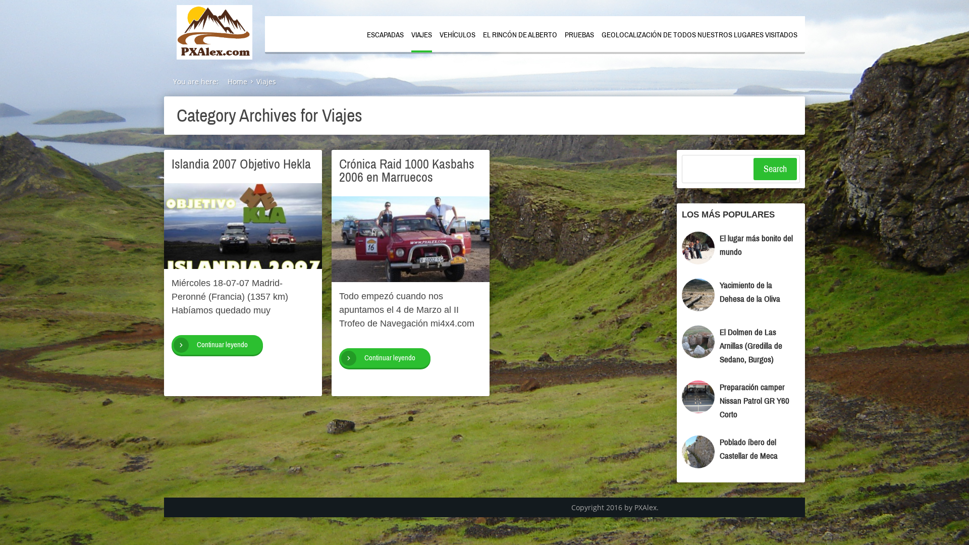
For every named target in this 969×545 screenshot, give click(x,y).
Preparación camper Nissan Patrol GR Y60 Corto (754, 401)
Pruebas (579, 35)
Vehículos (457, 35)
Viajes (421, 35)
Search (775, 169)
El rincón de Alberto (520, 35)
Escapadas (385, 35)
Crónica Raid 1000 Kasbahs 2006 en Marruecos (406, 170)
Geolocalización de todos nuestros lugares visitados (699, 35)
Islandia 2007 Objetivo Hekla (241, 164)
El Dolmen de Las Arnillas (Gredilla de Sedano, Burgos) (751, 346)
